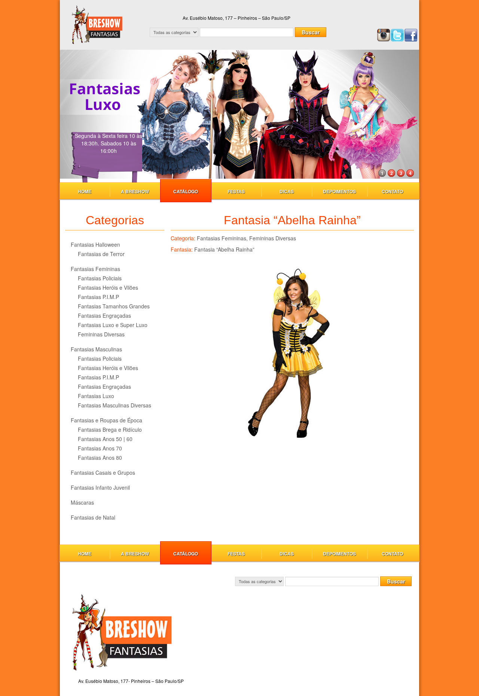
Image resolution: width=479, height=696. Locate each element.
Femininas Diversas (101, 334)
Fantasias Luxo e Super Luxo (112, 325)
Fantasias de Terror (101, 254)
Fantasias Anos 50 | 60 (105, 439)
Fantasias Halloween (95, 244)
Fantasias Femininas (95, 268)
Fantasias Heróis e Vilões (108, 287)
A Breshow (135, 191)
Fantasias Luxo (96, 396)
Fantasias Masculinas (96, 349)
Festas (236, 191)
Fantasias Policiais (100, 278)
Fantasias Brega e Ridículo (110, 429)
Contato (392, 191)
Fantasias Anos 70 (100, 448)
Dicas (287, 191)
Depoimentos (339, 191)
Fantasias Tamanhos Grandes (114, 306)
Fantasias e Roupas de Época (106, 420)
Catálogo (185, 191)
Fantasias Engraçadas (104, 315)
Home (84, 191)
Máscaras (82, 502)
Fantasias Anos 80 (100, 457)
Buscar (311, 32)
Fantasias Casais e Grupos (103, 472)
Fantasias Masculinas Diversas (114, 405)
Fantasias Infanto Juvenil (100, 487)
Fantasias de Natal (93, 517)
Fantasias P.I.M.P (98, 297)
